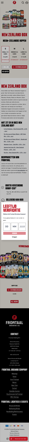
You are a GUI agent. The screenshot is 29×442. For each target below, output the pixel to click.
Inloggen (14, 237)
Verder (14, 233)
